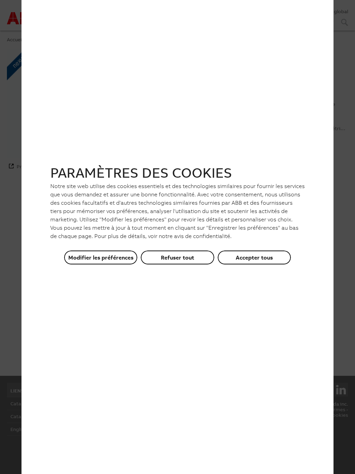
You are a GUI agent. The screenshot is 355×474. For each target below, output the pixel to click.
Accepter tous (254, 257)
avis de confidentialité (202, 235)
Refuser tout (177, 257)
